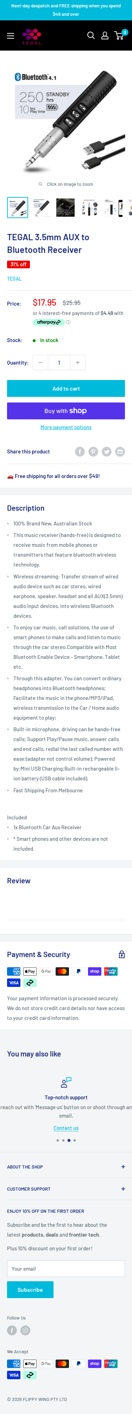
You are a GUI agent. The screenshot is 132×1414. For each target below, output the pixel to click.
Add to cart (66, 388)
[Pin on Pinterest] (93, 451)
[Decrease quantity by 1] (40, 362)
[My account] (104, 35)
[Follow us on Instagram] (25, 1330)
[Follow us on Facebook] (12, 1330)
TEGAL (14, 279)
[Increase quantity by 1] (77, 362)
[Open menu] (10, 36)
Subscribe (30, 1289)
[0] (119, 35)
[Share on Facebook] (80, 451)
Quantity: (18, 362)
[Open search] (91, 35)
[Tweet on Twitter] (107, 451)
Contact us (66, 1127)
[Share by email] (120, 451)
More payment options (66, 427)
